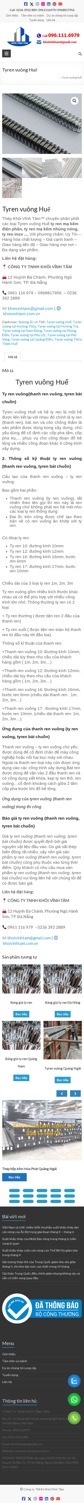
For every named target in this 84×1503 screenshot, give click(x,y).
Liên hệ (51, 20)
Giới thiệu (12, 15)
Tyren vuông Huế (59, 322)
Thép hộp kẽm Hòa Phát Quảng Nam (33, 1169)
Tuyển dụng (36, 20)
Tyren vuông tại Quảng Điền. (32, 339)
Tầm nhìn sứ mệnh (32, 15)
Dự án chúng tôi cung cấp (62, 15)
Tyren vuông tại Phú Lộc (28, 335)
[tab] (14, 1190)
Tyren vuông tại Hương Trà (57, 326)
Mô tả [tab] (12, 357)
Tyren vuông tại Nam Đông (22, 330)
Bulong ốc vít (28, 322)
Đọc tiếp (21, 1014)
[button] (74, 101)
